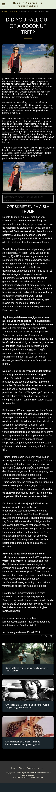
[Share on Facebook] (40, 636)
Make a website (37, 777)
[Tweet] (46, 636)
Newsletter (14, 11)
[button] (3, 4)
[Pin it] (51, 636)
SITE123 (26, 777)
